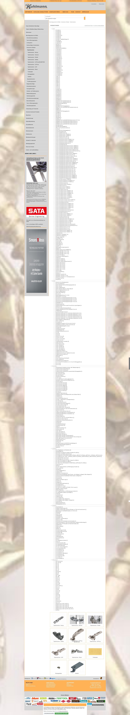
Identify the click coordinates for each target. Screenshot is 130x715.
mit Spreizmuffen (59, 545)
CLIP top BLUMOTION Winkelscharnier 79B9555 (66, 175)
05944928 (58, 95)
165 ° (57, 595)
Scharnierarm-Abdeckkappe (61, 256)
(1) (58, 30)
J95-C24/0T (58, 242)
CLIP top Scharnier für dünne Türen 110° (64, 201)
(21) (60, 258)
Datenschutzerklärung (30, 685)
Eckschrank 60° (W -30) (61, 384)
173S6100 (58, 55)
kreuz (57, 541)
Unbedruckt (58, 471)
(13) (59, 478)
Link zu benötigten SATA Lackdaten (34, 224)
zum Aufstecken (59, 550)
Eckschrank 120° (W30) (61, 388)
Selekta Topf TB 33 (60, 263)
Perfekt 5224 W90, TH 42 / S (62, 253)
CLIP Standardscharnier (61, 132)
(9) (57, 129)
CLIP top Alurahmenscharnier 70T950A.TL (64, 139)
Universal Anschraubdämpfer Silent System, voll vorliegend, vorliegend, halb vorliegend (73, 474)
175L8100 (58, 71)
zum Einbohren (59, 551)
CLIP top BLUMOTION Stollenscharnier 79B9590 (66, 163)
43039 (57, 82)
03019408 (58, 94)
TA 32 (57, 334)
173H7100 (58, 49)
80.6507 (58, 44)
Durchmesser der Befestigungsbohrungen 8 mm (65, 299)
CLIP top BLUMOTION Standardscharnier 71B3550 (66, 158)
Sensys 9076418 (59, 271)
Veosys (57, 272)
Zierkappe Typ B (59, 278)
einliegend (58, 482)
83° (57, 565)
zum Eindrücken (59, 554)
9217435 (58, 113)
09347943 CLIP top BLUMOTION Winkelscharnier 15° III (67, 120)
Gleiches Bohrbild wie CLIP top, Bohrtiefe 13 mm (66, 309)
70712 (57, 86)
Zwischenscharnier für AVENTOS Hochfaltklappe (66, 443)
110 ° (57, 583)
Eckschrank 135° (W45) (61, 389)
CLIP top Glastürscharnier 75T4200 (63, 184)
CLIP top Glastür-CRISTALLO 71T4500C (64, 181)
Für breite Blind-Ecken (60, 402)
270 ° (57, 602)
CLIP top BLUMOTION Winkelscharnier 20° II (65, 168)
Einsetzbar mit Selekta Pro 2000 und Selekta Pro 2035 (67, 452)
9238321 (58, 118)
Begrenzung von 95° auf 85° (61, 603)
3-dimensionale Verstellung (61, 370)
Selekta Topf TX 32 (60, 267)
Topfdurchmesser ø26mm (61, 354)
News (68, 683)
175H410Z (58, 59)
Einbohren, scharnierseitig (61, 518)
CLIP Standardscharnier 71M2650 (63, 135)
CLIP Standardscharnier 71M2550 (63, 134)
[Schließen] (85, 704)
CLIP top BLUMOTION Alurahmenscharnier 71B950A (66, 145)
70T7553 (58, 40)
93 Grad (58, 571)
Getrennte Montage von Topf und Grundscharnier (66, 408)
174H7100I (58, 57)
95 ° (57, 575)
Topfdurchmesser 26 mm (61, 351)
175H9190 (58, 68)
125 (57, 589)
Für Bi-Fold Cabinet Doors (61, 398)
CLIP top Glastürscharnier (61, 183)
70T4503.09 (58, 35)
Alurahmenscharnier (60, 376)
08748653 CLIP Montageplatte (62, 106)
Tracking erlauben (49, 713)
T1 (56, 332)
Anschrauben (59, 506)
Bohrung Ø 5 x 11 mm (60, 296)
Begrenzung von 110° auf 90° (62, 606)
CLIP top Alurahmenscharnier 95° (62, 143)
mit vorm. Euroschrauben (61, 546)
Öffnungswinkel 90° (60, 502)
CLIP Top (58, 377)
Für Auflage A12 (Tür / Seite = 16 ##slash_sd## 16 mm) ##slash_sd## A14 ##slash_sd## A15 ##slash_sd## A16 (78, 456)
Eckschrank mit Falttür (60, 390)
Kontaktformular (70, 685)
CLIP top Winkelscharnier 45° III (62, 229)
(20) (58, 356)
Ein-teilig (58, 391)
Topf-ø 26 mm (59, 342)
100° (57, 579)
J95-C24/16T (58, 243)
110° (57, 584)
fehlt (57, 356)
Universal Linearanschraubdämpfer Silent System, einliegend (68, 475)
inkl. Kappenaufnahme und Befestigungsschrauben (66, 491)
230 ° (57, 599)
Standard (58, 327)
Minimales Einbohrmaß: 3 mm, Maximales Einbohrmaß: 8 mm (68, 318)
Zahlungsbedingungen (51, 684)
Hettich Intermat (59, 239)
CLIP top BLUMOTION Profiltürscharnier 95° (65, 154)
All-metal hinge (59, 375)
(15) (61, 508)
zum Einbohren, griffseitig (61, 553)
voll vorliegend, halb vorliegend (62, 498)
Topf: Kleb (58, 430)
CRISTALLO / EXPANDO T (61, 234)
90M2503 (58, 45)
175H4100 (58, 61)
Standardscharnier (60, 425)
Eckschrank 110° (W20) (61, 386)
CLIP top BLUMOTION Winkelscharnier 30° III (65, 171)
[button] (98, 26)
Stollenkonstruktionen (60, 427)
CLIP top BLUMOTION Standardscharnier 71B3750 (66, 159)
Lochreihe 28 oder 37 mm (61, 311)
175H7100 (58, 63)
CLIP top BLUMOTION (60, 144)
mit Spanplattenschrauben (61, 544)
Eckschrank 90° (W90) (60, 385)
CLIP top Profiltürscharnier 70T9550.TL (64, 190)
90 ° (57, 568)
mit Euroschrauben (60, 542)
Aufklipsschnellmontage (61, 508)
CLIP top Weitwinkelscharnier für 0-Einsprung (65, 224)
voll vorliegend (59, 497)
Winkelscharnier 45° (60, 439)
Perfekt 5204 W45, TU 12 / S (62, 251)
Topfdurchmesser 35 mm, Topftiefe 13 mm (64, 352)
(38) (60, 542)
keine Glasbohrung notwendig (62, 358)
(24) (61, 385)
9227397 (58, 116)
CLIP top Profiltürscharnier (61, 189)
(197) (60, 373)
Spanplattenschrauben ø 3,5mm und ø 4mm (65, 324)
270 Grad (58, 601)
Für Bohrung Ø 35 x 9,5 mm (61, 457)
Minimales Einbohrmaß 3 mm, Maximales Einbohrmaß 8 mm (68, 315)
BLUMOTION (59, 125)
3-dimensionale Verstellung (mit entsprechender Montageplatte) (68, 371)
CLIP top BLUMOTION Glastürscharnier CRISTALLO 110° (67, 150)
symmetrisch (59, 494)
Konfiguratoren (54, 12)
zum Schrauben (59, 558)
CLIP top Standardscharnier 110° (62, 208)
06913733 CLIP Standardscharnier (63, 102)
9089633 (58, 109)
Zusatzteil (58, 478)
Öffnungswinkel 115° (60, 503)
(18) (61, 131)
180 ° (57, 598)
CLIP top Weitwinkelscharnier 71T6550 (64, 220)
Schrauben (58, 322)
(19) (61, 388)
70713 (57, 88)
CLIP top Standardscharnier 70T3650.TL (64, 204)
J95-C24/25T (58, 244)
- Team (72, 12)
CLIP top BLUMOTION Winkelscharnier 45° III (65, 174)
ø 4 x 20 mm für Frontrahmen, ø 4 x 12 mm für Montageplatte (68, 361)
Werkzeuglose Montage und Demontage (64, 435)
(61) (58, 513)
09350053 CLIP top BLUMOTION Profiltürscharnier (66, 121)
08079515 (58, 104)
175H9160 (58, 67)
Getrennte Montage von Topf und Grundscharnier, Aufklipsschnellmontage (70, 522)
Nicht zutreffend (59, 320)
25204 (57, 77)
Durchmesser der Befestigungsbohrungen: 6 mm (65, 300)
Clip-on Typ (58, 514)
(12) (57, 332)
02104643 (58, 90)
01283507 (58, 89)
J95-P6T (58, 245)
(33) (61, 389)
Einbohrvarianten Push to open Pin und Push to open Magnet (68, 305)
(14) (65, 352)
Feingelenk (58, 395)
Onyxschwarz (59, 464)
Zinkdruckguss (59, 440)
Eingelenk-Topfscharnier (61, 393)
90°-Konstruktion (59, 373)
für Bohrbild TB (59, 484)
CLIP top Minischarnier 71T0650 (62, 186)
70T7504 (58, 37)
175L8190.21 (58, 72)
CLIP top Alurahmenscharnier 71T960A (64, 141)
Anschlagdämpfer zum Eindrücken (63, 450)
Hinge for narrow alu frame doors (62, 411)
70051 (57, 84)
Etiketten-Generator (50, 687)
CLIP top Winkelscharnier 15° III (62, 226)
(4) (62, 198)
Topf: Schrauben (59, 346)
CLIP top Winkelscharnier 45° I (62, 227)
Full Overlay (58, 397)
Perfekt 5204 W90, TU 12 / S (62, 252)
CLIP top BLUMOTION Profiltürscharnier (64, 152)
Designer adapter (59, 236)
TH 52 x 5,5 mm (59, 338)
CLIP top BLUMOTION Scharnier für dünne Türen (66, 156)
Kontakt (78, 12)
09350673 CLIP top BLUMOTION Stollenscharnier (66, 123)
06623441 (58, 98)
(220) (60, 548)
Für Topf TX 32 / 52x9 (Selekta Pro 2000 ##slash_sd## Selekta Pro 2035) (70, 462)
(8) (63, 222)
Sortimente (28, 12)
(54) (58, 421)
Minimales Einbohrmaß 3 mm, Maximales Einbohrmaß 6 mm (68, 313)
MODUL (58, 248)
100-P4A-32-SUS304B (60, 48)
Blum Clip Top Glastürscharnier (62, 127)
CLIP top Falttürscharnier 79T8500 (63, 179)
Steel (57, 426)
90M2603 (58, 46)
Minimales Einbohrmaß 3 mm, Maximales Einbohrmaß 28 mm (68, 316)
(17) (66, 301)
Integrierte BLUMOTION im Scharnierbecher (65, 412)
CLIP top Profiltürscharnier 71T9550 (63, 194)
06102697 (58, 97)
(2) (58, 31)
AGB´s (27, 684)
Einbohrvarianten (59, 304)
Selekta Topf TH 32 (60, 265)
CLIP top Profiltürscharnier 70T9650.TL (64, 192)
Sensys (57, 270)
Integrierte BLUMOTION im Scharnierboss (64, 413)
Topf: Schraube (59, 345)
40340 (57, 79)
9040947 (58, 108)
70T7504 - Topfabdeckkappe (62, 39)
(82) (58, 583)
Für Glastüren (59, 400)
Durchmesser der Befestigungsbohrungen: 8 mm (65, 301)
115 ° (57, 586)
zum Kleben (58, 557)
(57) (59, 524)
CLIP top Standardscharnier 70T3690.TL (64, 206)
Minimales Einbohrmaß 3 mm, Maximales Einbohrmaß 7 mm (68, 314)
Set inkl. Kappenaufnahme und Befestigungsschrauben (67, 466)
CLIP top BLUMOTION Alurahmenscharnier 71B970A (66, 148)
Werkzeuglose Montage (61, 434)
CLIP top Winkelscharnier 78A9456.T (63, 230)
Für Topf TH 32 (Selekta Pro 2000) (63, 461)
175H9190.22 (59, 70)
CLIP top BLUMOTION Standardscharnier (64, 157)
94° (57, 572)
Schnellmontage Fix (60, 530)
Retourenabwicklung (50, 685)
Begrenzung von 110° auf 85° (62, 604)
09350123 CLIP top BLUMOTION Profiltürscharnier (66, 122)
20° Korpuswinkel (59, 372)
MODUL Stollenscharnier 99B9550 (63, 249)
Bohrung (58, 512)
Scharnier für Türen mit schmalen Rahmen (64, 417)
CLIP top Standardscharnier (61, 202)
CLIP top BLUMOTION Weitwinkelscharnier (64, 166)
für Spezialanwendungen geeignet (63, 444)
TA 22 (57, 333)
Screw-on (58, 535)
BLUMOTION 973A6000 (61, 126)
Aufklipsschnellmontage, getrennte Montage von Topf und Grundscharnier (70, 509)
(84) (58, 240)
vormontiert (58, 501)
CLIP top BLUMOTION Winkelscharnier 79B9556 (66, 176)
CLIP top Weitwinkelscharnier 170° (63, 222)
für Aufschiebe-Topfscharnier (62, 483)
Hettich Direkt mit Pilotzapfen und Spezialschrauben (66, 523)
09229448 (58, 117)
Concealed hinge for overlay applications (64, 379)
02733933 (58, 93)
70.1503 (58, 30)
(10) (61, 386)
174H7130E (58, 58)
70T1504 (58, 31)
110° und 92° (58, 585)
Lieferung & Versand (50, 683)
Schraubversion (59, 533)
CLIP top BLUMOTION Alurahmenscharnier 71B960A (66, 147)
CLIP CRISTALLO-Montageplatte (62, 130)
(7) (58, 272)
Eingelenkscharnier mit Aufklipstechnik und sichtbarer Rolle (68, 394)
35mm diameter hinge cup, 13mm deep (64, 288)
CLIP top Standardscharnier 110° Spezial (64, 210)
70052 (57, 85)
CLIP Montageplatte (60, 131)
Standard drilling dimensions (62, 331)
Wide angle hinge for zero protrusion (63, 438)
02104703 (58, 91)
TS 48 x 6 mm (59, 340)
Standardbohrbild (59, 329)
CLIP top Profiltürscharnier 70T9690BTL (64, 193)
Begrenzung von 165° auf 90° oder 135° (64, 607)
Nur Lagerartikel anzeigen (51, 18)
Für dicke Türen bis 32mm (61, 404)
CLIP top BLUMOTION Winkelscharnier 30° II (65, 170)
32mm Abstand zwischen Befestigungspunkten (65, 284)
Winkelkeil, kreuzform (60, 274)
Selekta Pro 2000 (59, 258)
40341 (57, 80)
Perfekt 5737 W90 (60, 254)
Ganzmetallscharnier (60, 405)
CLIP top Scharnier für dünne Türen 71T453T (65, 199)
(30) (60, 555)
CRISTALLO (58, 233)
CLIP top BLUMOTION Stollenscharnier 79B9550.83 (66, 162)
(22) (59, 310)
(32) (61, 144)
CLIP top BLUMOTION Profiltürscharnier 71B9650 (66, 153)
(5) (65, 157)
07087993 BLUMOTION (61, 103)
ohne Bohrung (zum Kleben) (61, 360)
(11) (66, 408)
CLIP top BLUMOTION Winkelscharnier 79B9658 (66, 177)
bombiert (58, 480)
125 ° (57, 590)
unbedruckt (58, 496)
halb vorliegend (59, 489)
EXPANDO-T (59, 238)
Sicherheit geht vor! (32, 183)
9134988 (58, 112)
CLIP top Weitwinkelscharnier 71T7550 (64, 221)
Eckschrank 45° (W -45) (61, 382)
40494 (57, 81)
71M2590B (58, 41)
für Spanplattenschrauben (61, 540)
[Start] (36, 6)
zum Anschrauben (60, 548)
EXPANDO (58, 515)
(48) (60, 545)
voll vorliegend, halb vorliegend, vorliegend (64, 500)
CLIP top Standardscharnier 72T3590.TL (64, 207)
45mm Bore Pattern (60, 292)
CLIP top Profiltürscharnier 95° (62, 198)
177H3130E (58, 75)
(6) (58, 279)
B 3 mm (58, 293)
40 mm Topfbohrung (60, 291)
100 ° (57, 577)
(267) (60, 338)
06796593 (58, 99)
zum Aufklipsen (59, 549)
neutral (57, 493)
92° (57, 570)
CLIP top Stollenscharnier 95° (62, 216)
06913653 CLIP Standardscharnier (63, 100)
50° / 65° (58, 562)
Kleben (57, 527)
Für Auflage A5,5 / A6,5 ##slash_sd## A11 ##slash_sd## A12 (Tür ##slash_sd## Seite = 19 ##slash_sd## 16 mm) (78, 455)
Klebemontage (59, 526)
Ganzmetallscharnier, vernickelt (62, 407)
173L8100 (58, 52)
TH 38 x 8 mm (59, 337)
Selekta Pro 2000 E (60, 260)
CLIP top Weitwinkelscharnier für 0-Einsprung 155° (66, 225)
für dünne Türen (59, 445)
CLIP (57, 129)
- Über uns (64, 12)
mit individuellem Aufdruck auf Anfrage (64, 492)
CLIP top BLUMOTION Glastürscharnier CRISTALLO (66, 149)
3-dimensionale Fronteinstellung (62, 368)
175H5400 (58, 62)
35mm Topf (58, 286)
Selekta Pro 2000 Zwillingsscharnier (63, 261)
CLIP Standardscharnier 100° (62, 136)
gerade (57, 447)
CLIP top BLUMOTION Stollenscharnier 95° (65, 165)
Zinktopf (58, 441)
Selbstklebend (59, 536)
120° (57, 588)
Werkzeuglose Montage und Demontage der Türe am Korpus (68, 436)
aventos (58, 279)
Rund (57, 465)
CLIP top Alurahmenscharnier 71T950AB (64, 140)
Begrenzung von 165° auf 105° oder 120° (64, 608)
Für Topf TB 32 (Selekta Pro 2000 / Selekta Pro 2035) (67, 460)
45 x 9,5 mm (58, 561)
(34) (61, 530)
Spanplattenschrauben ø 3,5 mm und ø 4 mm (65, 323)
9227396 (58, 114)
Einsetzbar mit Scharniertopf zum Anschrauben (65, 521)
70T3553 (58, 34)
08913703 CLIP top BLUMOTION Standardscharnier (66, 107)
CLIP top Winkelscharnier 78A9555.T (63, 231)
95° (57, 576)
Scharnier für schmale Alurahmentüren (63, 420)
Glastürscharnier (59, 409)
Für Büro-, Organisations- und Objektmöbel (64, 399)
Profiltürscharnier (59, 416)
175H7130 (58, 64)
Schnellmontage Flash (60, 531)
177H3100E (58, 73)
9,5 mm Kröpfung (59, 283)
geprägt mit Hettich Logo (61, 488)
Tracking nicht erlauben (61, 713)
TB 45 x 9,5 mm (59, 336)
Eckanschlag (59, 381)
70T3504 (58, 32)
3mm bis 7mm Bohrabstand (61, 282)
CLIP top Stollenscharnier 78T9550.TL (63, 213)
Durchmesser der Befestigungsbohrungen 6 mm (65, 297)
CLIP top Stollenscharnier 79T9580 (63, 215)
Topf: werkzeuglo (59, 347)
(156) (58, 575)
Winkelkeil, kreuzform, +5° (61, 275)
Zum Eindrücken (59, 537)
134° (57, 592)
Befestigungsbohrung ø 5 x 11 (62, 295)
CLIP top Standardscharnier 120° (62, 211)
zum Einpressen (59, 555)
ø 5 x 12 (58, 364)
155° (57, 594)
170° (57, 597)
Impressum (85, 12)
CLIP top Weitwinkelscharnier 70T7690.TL (64, 219)
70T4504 (58, 36)
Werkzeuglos (59, 355)
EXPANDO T (59, 302)
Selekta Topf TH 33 (60, 266)
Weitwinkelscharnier (60, 432)
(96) (59, 532)
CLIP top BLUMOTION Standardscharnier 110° (65, 161)
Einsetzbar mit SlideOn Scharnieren (63, 453)
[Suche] (84, 18)
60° (57, 563)
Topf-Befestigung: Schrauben (62, 341)
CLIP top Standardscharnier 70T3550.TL (64, 203)
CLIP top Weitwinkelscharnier (62, 217)
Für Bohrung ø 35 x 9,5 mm (61, 459)
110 (57, 581)
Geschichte (69, 684)
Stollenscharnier (59, 429)
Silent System (59, 468)
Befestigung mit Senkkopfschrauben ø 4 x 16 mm (66, 510)
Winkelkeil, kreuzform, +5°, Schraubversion (64, 276)
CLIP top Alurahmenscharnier (62, 138)
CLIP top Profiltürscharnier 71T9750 (63, 195)
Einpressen (58, 306)
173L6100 (58, 50)
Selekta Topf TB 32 (60, 262)
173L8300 (58, 54)
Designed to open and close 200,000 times (64, 380)
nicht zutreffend (59, 359)
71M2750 (58, 43)
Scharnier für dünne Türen (61, 418)
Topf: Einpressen (59, 343)
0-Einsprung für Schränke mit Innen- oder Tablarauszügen (67, 367)
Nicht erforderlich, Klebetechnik (62, 319)
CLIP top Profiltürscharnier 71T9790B (63, 197)
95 (56, 574)
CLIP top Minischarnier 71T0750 (62, 188)
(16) (67, 523)
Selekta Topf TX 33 (60, 269)
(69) (57, 576)
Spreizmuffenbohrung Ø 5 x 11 (62, 325)
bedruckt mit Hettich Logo (61, 479)
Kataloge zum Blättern (41, 12)
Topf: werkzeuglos (60, 349)
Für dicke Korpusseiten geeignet (62, 403)
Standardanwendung (60, 423)
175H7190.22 (59, 66)
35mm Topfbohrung (60, 287)
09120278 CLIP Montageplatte (62, 111)
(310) (58, 270)
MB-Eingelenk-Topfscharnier (62, 247)
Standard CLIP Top (60, 328)
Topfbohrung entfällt (60, 350)
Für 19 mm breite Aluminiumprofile (63, 308)
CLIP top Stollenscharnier (61, 212)
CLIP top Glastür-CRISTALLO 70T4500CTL (64, 180)
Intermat (58, 240)
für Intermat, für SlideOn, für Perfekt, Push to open (66, 487)
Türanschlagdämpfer (60, 470)
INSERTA (58, 310)
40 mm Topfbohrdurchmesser (62, 290)
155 (57, 593)
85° (57, 566)
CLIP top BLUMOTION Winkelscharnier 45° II (65, 172)
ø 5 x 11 (58, 363)
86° (57, 567)
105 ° (57, 580)
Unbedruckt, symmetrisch (61, 473)
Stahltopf (58, 421)
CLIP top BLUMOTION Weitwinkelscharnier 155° (65, 167)
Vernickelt (58, 477)
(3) (64, 152)
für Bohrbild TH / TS (60, 486)
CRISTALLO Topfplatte (60, 235)
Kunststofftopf (59, 414)
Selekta (57, 257)
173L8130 (58, 53)
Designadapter (59, 451)
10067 (57, 76)
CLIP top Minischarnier (60, 185)
